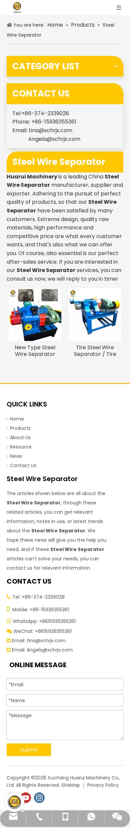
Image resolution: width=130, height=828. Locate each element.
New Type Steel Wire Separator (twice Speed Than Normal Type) (35, 351)
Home (17, 418)
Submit (29, 749)
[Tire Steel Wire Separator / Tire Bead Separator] (95, 314)
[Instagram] (39, 797)
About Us (20, 437)
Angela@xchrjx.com (54, 139)
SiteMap (70, 785)
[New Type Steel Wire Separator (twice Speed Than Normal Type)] (35, 314)
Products (20, 428)
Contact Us (23, 465)
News (16, 456)
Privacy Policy (103, 785)
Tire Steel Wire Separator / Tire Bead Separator (95, 351)
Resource (21, 446)
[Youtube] (25, 797)
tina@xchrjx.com (50, 130)
